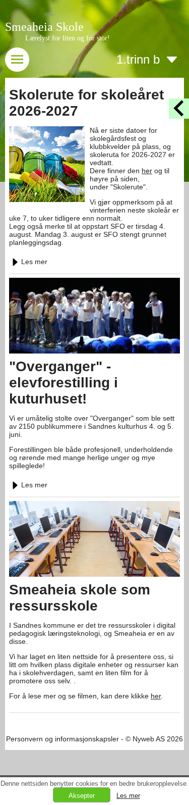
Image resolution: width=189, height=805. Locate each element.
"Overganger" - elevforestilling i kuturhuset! (63, 383)
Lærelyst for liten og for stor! (67, 38)
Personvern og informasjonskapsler (62, 739)
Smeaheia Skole (44, 26)
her (147, 171)
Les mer (34, 262)
